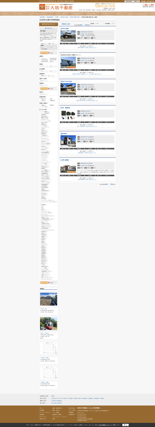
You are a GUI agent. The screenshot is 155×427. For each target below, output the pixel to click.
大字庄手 (88, 58)
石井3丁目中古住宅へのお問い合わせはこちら (87, 100)
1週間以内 (52, 100)
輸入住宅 (44, 261)
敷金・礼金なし (56, 410)
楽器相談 (44, 114)
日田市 (84, 32)
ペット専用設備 (45, 113)
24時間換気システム (46, 271)
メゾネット (44, 157)
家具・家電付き (45, 171)
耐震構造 (44, 253)
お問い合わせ (72, 408)
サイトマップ (43, 416)
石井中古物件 (65, 28)
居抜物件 (44, 249)
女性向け (44, 149)
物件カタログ (43, 418)
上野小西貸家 (65, 160)
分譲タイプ (44, 130)
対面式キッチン (45, 181)
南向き (43, 241)
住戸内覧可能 (45, 228)
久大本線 (82, 34)
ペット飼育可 (45, 111)
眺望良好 (44, 133)
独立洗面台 (44, 194)
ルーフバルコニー (46, 162)
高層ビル (44, 246)
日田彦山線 (59, 400)
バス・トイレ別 (45, 182)
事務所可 (44, 124)
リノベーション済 (46, 121)
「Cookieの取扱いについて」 (104, 425)
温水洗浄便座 (45, 187)
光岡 (86, 34)
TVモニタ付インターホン (48, 215)
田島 (80, 398)
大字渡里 (90, 398)
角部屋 (43, 242)
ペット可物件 (56, 412)
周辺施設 (71, 412)
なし (53, 75)
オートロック (45, 214)
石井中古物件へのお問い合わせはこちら (87, 47)
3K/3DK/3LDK (53, 59)
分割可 (43, 129)
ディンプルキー (45, 220)
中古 (53, 43)
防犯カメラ (44, 222)
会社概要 (42, 410)
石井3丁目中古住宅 (67, 81)
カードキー (44, 138)
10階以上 (44, 236)
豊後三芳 (60, 403)
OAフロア (44, 258)
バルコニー (44, 160)
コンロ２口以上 (45, 176)
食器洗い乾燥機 (45, 178)
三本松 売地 (44, 308)
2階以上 (43, 233)
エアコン (44, 195)
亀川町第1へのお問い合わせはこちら (87, 152)
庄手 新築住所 (66, 107)
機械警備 (44, 257)
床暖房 (43, 197)
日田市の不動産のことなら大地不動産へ (89, 408)
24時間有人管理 (45, 223)
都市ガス (44, 263)
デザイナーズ (45, 119)
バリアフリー (45, 127)
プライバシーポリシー (45, 412)
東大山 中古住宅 (45, 333)
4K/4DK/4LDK (44, 61)
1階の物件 (44, 234)
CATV (43, 209)
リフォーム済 (45, 269)
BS (42, 208)
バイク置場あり (45, 170)
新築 (49, 43)
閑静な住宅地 (45, 117)
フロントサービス (46, 225)
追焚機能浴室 (45, 184)
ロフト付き (44, 155)
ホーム (41, 408)
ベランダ (44, 159)
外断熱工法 (44, 260)
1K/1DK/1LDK (53, 58)
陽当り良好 (44, 116)
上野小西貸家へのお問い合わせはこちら (87, 179)
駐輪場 (43, 168)
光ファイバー (45, 211)
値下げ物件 (44, 49)
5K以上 (51, 61)
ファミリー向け (45, 151)
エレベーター (45, 165)
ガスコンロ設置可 (46, 143)
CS (42, 206)
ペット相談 (44, 268)
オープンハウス (45, 140)
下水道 (43, 265)
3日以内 (43, 100)
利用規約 (42, 414)
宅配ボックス (45, 217)
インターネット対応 (46, 212)
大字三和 (53, 398)
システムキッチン (46, 179)
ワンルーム (44, 58)
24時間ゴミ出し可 (46, 227)
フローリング (45, 154)
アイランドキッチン (46, 279)
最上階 (43, 239)
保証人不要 (44, 122)
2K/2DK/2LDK (44, 59)
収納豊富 (44, 204)
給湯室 (43, 255)
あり (49, 75)
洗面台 (43, 189)
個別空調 (44, 250)
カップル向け (45, 148)
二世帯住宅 (44, 135)
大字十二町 (59, 398)
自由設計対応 (45, 266)
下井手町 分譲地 (45, 357)
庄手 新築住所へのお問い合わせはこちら (87, 126)
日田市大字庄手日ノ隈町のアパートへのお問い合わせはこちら (87, 74)
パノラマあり (44, 106)
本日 (51, 98)
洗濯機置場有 (45, 173)
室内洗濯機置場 (45, 152)
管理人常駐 (44, 132)
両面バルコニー (45, 276)
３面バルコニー (45, 274)
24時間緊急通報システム (47, 219)
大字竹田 (75, 398)
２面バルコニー (45, 272)
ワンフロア (44, 244)
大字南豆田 (84, 398)
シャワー (44, 192)
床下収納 (44, 198)
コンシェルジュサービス (47, 230)
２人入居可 (44, 125)
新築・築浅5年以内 (57, 408)
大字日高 (70, 398)
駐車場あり (44, 231)
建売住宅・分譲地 (57, 414)
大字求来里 (95, 398)
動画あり (52, 105)
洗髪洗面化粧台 (45, 190)
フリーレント (45, 136)
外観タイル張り (45, 175)
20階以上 (44, 238)
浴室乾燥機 (44, 186)
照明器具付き (45, 167)
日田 (86, 60)
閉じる (125, 425)
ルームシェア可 (45, 144)
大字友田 (102, 398)
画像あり (43, 105)
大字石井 (88, 32)
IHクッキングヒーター (47, 277)
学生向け (44, 146)
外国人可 (44, 141)
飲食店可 (44, 247)
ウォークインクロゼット (47, 200)
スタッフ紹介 (72, 410)
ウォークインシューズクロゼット (48, 202)
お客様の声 (71, 414)
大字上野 (88, 163)
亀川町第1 (64, 133)
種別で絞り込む (48, 28)
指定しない (44, 43)
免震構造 (44, 252)
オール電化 (44, 163)
